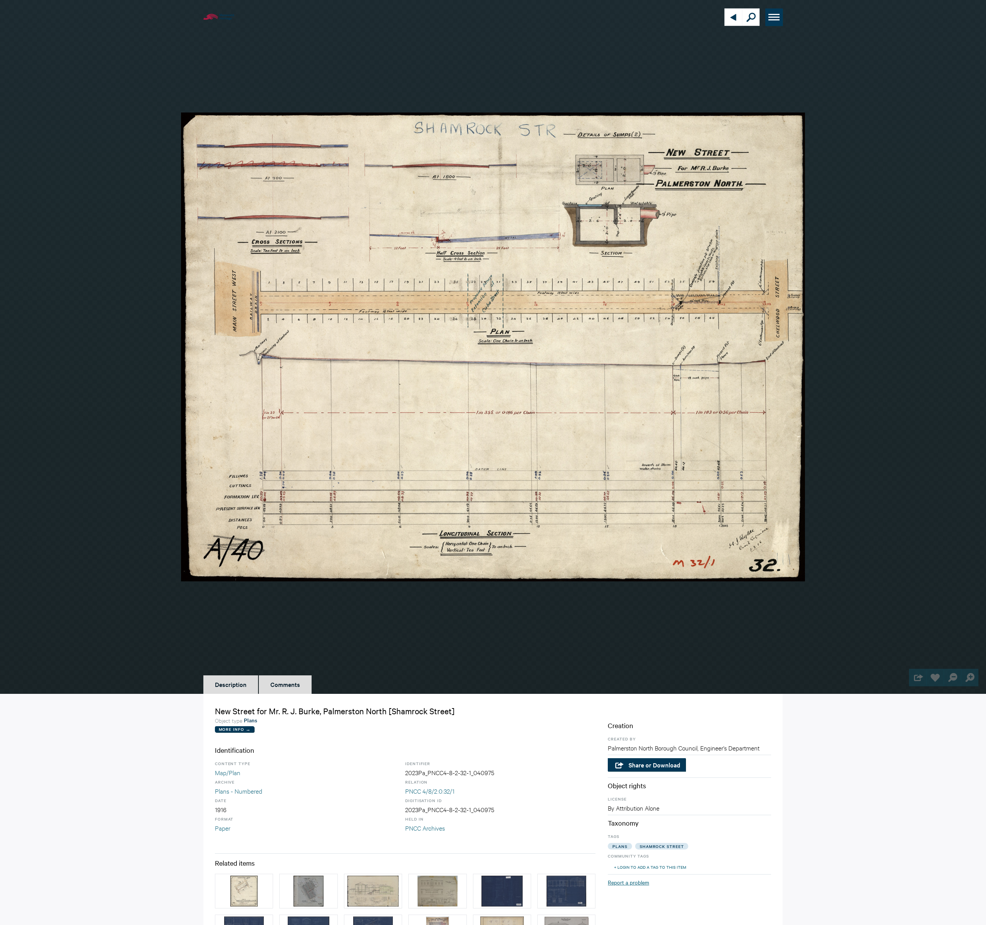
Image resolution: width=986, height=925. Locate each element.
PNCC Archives (425, 828)
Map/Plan (227, 772)
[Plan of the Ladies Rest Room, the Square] (437, 891)
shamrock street (662, 846)
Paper (222, 828)
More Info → (235, 729)
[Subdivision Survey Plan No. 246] (244, 891)
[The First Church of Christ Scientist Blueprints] (502, 891)
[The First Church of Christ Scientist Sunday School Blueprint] (566, 891)
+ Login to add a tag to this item (650, 867)
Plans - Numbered (238, 791)
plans (619, 846)
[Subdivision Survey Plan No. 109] (308, 891)
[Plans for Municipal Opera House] (373, 891)
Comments (285, 684)
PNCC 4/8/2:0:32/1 (429, 791)
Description (230, 684)
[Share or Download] (917, 677)
